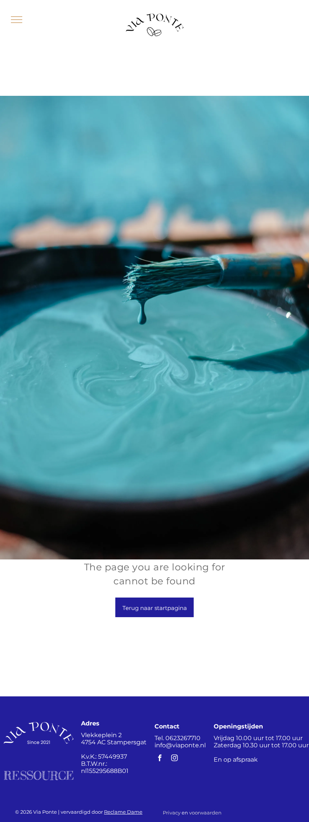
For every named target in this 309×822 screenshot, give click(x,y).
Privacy (172, 813)
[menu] (16, 19)
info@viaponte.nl (180, 745)
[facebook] (159, 759)
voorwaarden (205, 813)
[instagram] (174, 759)
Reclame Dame (123, 812)
